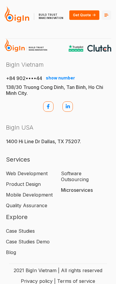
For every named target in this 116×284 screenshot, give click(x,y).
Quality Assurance (26, 205)
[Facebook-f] (48, 106)
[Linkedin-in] (67, 106)
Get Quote (82, 15)
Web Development (27, 173)
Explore (17, 217)
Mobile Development (29, 195)
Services (18, 159)
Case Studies (20, 231)
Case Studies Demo (28, 242)
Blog (11, 252)
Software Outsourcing (75, 176)
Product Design (23, 184)
